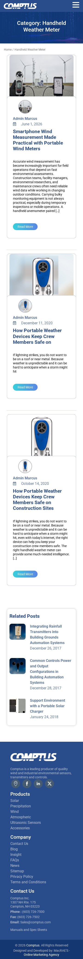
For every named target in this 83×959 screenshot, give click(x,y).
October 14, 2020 (34, 483)
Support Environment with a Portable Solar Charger (47, 706)
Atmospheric (20, 817)
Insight (15, 854)
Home (8, 49)
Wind (14, 811)
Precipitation (20, 806)
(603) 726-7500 (33, 911)
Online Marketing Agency (41, 954)
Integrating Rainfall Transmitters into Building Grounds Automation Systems (47, 634)
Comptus (32, 945)
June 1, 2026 (31, 124)
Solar (14, 800)
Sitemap (17, 871)
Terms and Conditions (28, 882)
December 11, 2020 (36, 323)
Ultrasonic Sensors (25, 822)
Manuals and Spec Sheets (28, 930)
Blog (14, 849)
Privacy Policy (21, 876)
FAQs (14, 860)
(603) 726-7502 (28, 917)
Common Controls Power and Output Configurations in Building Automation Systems (50, 671)
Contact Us (19, 843)
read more (25, 226)
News (14, 865)
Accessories (20, 828)
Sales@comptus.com (35, 922)
